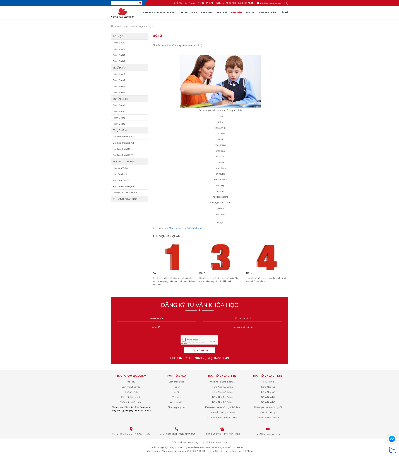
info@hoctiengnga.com (271, 3)
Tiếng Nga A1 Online (222, 386)
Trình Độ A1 (119, 42)
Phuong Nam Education (158, 12)
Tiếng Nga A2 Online (222, 392)
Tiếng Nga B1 (268, 397)
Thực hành (129, 26)
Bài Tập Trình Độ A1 (144, 26)
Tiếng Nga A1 (268, 386)
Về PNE (131, 381)
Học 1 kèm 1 (268, 381)
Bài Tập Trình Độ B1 (123, 149)
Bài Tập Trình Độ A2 (123, 142)
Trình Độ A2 (119, 49)
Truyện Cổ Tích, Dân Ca (125, 192)
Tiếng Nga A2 (268, 392)
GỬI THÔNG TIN (199, 350)
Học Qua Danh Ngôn (123, 186)
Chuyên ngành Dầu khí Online (222, 417)
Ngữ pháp (119, 67)
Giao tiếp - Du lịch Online (222, 412)
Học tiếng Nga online (222, 375)
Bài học (118, 36)
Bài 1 (156, 273)
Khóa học (207, 12)
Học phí (222, 12)
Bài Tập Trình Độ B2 (123, 155)
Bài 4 (249, 273)
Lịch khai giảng (187, 12)
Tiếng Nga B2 (268, 402)
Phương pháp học (125, 199)
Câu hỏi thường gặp (131, 397)
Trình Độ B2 (119, 61)
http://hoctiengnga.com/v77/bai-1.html (183, 228)
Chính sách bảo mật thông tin (186, 442)
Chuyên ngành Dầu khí (268, 417)
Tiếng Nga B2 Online (222, 402)
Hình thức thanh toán (217, 442)
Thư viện (236, 12)
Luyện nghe (120, 98)
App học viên (267, 12)
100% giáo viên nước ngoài (268, 407)
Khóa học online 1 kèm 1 (222, 381)
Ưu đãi (176, 392)
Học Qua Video (120, 167)
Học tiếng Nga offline (267, 375)
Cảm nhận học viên (131, 386)
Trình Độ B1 (119, 55)
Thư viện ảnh (131, 392)
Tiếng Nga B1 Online (222, 397)
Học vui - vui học (124, 161)
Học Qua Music (120, 174)
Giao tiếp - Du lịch (268, 412)
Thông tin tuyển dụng (131, 402)
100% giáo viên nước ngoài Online (222, 407)
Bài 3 (202, 273)
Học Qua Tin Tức (121, 180)
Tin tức (250, 12)
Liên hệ (283, 12)
